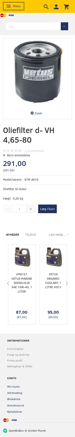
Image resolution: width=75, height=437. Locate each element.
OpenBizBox (16, 430)
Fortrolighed (15, 349)
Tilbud (30, 234)
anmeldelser (34, 151)
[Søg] (64, 26)
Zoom (38, 113)
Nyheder (12, 234)
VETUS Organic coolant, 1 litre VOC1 (53, 280)
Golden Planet (37, 430)
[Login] (56, 6)
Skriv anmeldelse (18, 155)
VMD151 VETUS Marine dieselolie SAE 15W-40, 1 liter (21, 282)
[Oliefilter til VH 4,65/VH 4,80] (37, 72)
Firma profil (14, 360)
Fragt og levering (18, 354)
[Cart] (66, 6)
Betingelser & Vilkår (20, 366)
